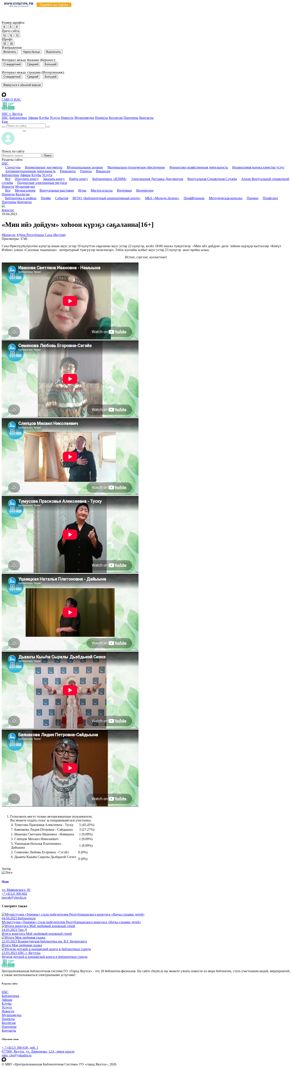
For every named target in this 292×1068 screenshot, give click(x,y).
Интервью (124, 190)
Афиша (33, 118)
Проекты (101, 118)
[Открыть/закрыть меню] (24, 131)
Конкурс (8, 210)
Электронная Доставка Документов (157, 179)
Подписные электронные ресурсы (42, 183)
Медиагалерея (25, 190)
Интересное (144, 190)
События (61, 198)
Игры (82, 190)
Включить (9, 51)
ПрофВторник (194, 198)
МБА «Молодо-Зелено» (162, 198)
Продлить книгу (27, 179)
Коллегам (116, 118)
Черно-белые (31, 51)
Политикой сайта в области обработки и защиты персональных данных (229, 10)
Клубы (44, 118)
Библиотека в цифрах (21, 198)
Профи (46, 198)
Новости (67, 118)
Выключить (53, 51)
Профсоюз (270, 198)
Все (7, 179)
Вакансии (103, 171)
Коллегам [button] (22, 194)
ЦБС (5, 118)
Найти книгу (78, 179)
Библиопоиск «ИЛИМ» (109, 179)
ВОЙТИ (12, 130)
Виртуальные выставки (57, 190)
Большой (50, 64)
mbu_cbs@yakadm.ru (16, 1055)
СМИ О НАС (11, 99)
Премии (252, 198)
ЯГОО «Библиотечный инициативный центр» (106, 198)
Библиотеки (18, 118)
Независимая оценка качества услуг (258, 167)
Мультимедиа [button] (25, 186)
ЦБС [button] (5, 163)
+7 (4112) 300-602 (14, 893)
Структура (13, 167)
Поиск (48, 155)
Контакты (146, 118)
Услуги (55, 118)
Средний (32, 64)
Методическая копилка (225, 198)
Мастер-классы (102, 190)
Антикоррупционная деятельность (30, 171)
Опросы (86, 171)
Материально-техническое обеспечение (136, 167)
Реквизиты (68, 171)
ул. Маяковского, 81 (16, 890)
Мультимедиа (84, 118)
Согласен (9, 18)
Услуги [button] (47, 175)
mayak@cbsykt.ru (14, 897)
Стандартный (12, 64)
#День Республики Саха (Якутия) (41, 235)
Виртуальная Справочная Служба (212, 179)
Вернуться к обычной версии (22, 85)
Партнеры (131, 118)
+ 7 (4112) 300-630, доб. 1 (20, 1047)
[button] (5, 121)
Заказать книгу (54, 179)
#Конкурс (9, 235)
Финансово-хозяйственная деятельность (198, 167)
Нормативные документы (43, 167)
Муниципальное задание (85, 167)
